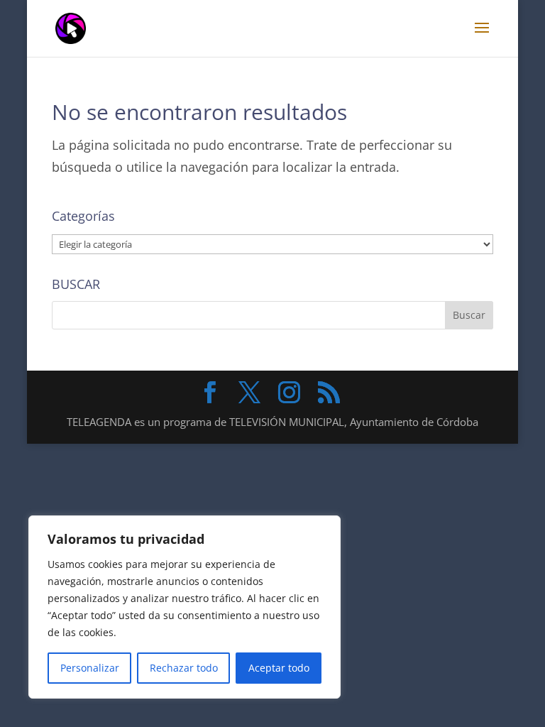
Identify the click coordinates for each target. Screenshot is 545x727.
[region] (184, 607)
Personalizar (89, 667)
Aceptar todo (278, 667)
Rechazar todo (184, 667)
